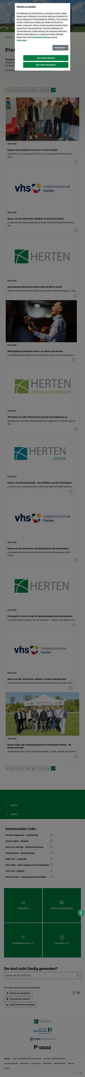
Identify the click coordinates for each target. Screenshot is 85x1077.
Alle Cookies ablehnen (46, 58)
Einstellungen (59, 48)
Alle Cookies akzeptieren (46, 65)
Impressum (22, 40)
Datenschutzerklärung (41, 37)
